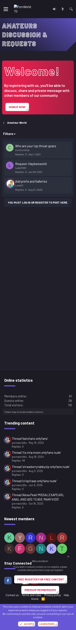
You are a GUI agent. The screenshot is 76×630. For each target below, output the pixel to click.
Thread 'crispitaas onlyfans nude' (34, 481)
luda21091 (20, 167)
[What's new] (62, 9)
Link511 (19, 185)
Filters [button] (8, 134)
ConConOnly (22, 149)
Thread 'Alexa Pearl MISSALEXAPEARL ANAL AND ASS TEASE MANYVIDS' (38, 497)
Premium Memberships (40, 590)
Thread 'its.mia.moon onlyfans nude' (36, 452)
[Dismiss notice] (68, 557)
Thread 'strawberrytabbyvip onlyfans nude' (41, 467)
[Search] (71, 9)
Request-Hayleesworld (31, 164)
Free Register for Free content (40, 579)
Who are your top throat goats (35, 146)
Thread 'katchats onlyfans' (30, 438)
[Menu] (6, 9)
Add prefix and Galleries (31, 181)
